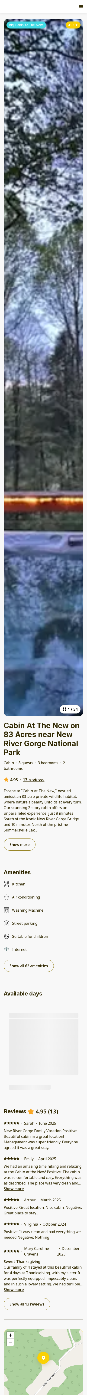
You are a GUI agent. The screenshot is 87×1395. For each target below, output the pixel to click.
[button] (49, 1370)
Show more (14, 1188)
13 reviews (33, 779)
